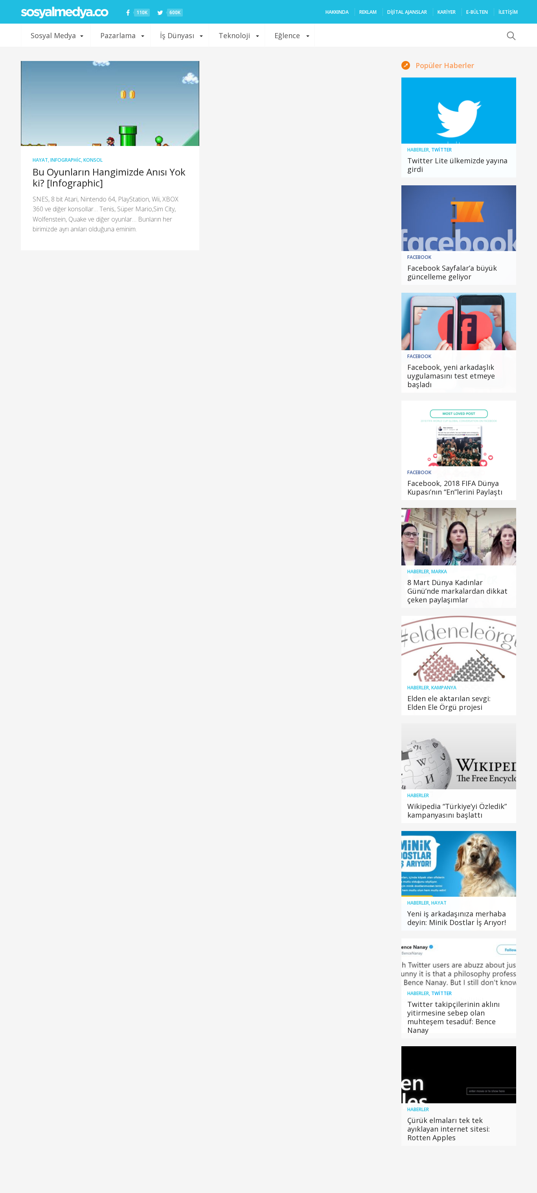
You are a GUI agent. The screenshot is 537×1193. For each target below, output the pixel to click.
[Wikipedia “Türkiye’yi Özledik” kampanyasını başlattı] (459, 773)
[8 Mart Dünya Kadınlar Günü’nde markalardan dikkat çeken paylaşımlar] (459, 558)
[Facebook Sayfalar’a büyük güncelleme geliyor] (459, 235)
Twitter (441, 149)
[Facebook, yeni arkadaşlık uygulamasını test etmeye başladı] (459, 343)
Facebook (419, 257)
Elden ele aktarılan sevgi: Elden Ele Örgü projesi (449, 703)
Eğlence (287, 35)
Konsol (93, 160)
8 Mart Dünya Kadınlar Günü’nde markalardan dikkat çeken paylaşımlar (457, 591)
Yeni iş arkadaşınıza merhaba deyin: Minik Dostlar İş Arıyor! (456, 918)
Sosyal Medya (53, 35)
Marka (439, 571)
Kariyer (447, 12)
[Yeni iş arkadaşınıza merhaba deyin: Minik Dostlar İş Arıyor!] (459, 881)
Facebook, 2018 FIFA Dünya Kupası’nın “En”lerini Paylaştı (454, 487)
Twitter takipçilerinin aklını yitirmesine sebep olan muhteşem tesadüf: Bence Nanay (453, 1017)
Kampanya (443, 687)
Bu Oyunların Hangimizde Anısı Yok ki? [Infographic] (109, 177)
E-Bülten (477, 12)
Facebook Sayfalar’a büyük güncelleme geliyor (452, 272)
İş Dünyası (177, 35)
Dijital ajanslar (407, 12)
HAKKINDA (337, 12)
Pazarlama (118, 35)
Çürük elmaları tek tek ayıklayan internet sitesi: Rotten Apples (448, 1128)
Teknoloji (234, 35)
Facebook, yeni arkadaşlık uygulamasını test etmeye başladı (451, 375)
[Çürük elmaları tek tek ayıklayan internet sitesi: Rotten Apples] (459, 1096)
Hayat (40, 160)
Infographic (65, 160)
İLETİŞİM (508, 12)
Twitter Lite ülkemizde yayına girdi (457, 165)
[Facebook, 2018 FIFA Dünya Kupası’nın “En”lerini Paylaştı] (459, 450)
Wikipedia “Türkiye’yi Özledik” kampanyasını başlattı (457, 810)
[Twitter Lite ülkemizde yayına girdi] (459, 127)
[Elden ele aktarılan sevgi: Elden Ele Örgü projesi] (459, 666)
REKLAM (368, 12)
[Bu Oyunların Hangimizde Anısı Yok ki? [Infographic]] (110, 103)
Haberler (418, 149)
